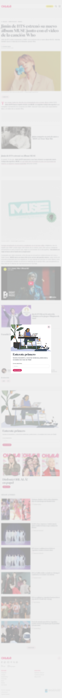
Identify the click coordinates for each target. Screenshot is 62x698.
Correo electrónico (17, 363)
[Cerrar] (48, 327)
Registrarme (17, 370)
